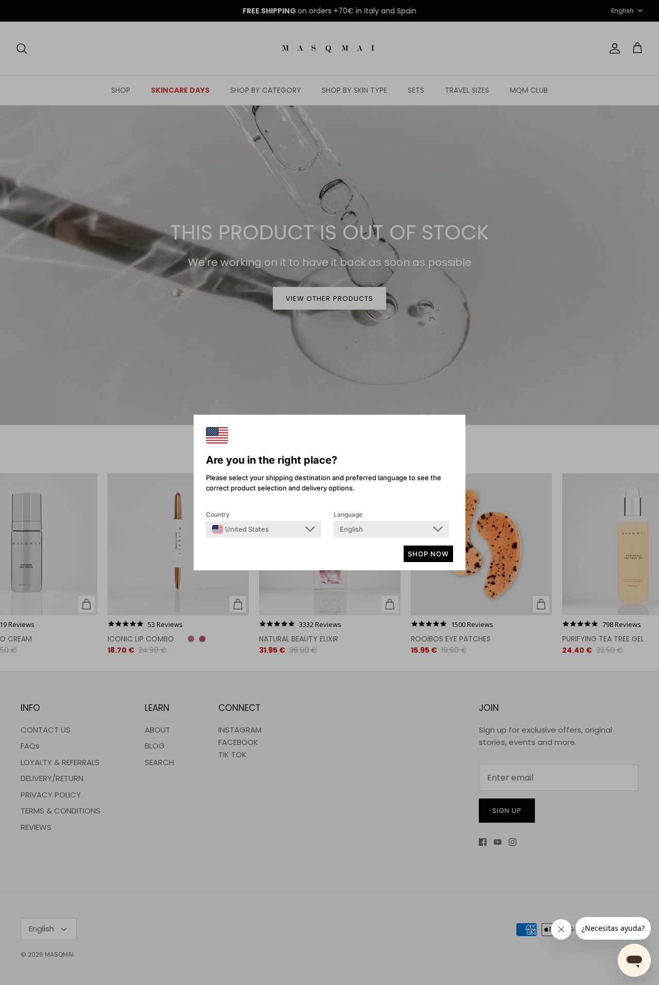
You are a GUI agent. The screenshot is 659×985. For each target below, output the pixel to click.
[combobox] (240, 529)
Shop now (428, 554)
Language (348, 514)
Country (218, 514)
